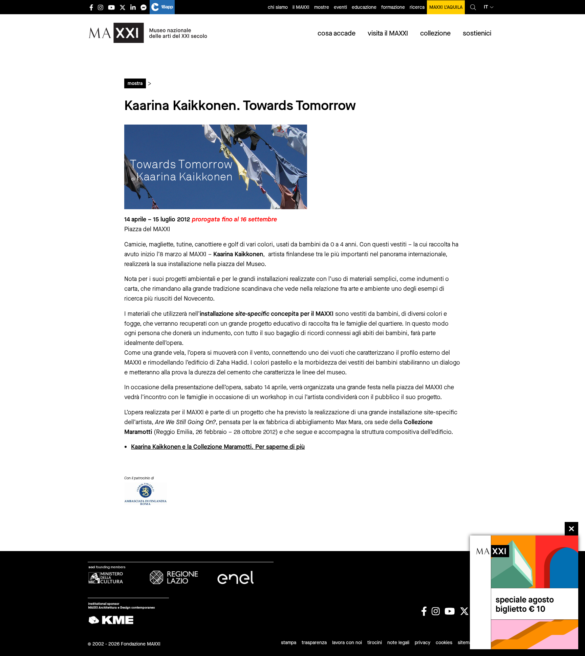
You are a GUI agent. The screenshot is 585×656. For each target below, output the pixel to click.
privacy (422, 642)
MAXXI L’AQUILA (445, 7)
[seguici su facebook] (91, 7)
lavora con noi (347, 642)
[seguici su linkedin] (133, 7)
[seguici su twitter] (122, 7)
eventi (340, 7)
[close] (571, 528)
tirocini (374, 642)
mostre (321, 7)
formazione (393, 7)
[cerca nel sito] (473, 7)
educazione (364, 7)
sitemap (466, 642)
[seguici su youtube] (111, 7)
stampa (288, 642)
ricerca (417, 7)
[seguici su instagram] (100, 7)
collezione (435, 33)
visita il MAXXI (388, 33)
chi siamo (278, 7)
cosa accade (336, 33)
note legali (398, 642)
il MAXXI (300, 7)
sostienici (477, 33)
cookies (444, 642)
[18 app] (162, 7)
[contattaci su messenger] (143, 7)
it (486, 7)
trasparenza (314, 642)
